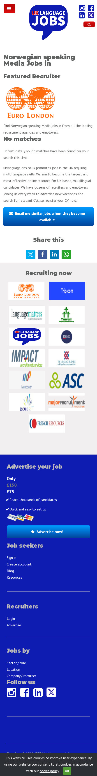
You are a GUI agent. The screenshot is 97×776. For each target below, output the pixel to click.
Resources (14, 577)
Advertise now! (50, 531)
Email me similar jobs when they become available (50, 217)
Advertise (14, 625)
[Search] (89, 24)
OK (67, 771)
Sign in (11, 557)
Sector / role (16, 663)
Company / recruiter (21, 675)
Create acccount (19, 564)
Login (11, 618)
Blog (10, 570)
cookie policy (49, 771)
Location (13, 669)
